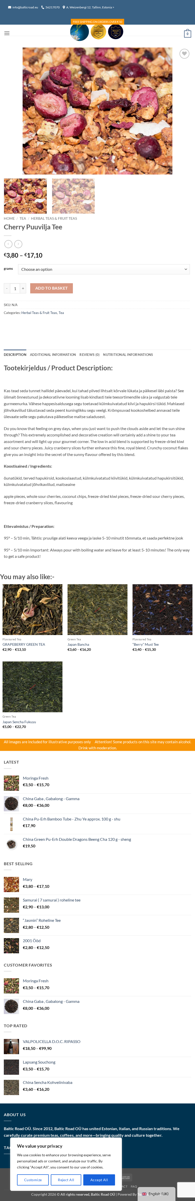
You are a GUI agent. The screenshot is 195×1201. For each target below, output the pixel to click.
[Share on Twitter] (27, 324)
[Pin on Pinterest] (45, 324)
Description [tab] (15, 355)
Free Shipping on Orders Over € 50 (97, 21)
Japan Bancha (78, 644)
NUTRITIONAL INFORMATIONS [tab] (128, 355)
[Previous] (14, 111)
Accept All (99, 1180)
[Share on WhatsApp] (8, 324)
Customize (33, 1180)
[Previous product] (18, 244)
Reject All (66, 1180)
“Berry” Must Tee (146, 644)
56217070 (52, 7)
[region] (66, 1164)
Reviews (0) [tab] (89, 355)
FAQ (134, 1186)
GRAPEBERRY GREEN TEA (24, 644)
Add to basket (51, 288)
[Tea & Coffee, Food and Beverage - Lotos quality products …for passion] (97, 31)
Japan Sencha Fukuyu (19, 722)
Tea (23, 218)
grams (8, 269)
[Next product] (8, 244)
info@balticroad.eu (25, 7)
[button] (7, 33)
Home (9, 218)
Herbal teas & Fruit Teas (54, 218)
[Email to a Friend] (36, 324)
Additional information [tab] (53, 355)
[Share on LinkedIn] (54, 324)
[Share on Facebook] (17, 324)
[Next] (181, 111)
